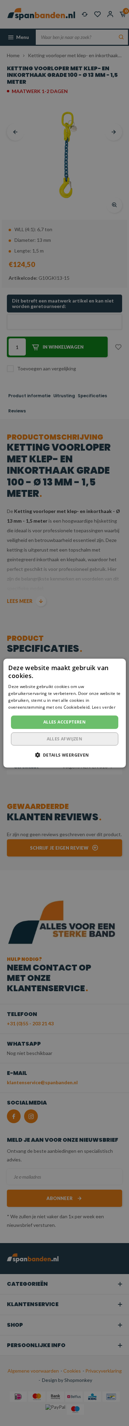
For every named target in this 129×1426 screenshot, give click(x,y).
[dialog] (64, 712)
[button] (64, 755)
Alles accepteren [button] (64, 722)
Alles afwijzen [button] (65, 739)
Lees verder (104, 707)
